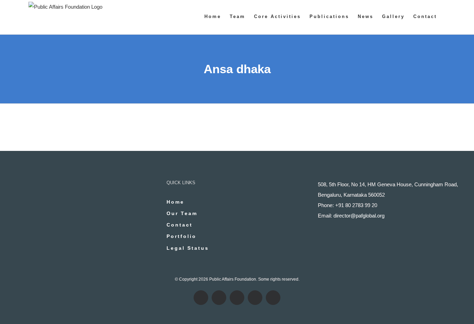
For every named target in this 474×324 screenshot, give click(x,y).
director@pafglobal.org (358, 216)
